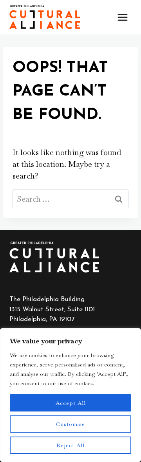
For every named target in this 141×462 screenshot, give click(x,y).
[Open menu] (122, 17)
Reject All (70, 445)
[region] (70, 395)
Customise (70, 424)
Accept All (71, 402)
